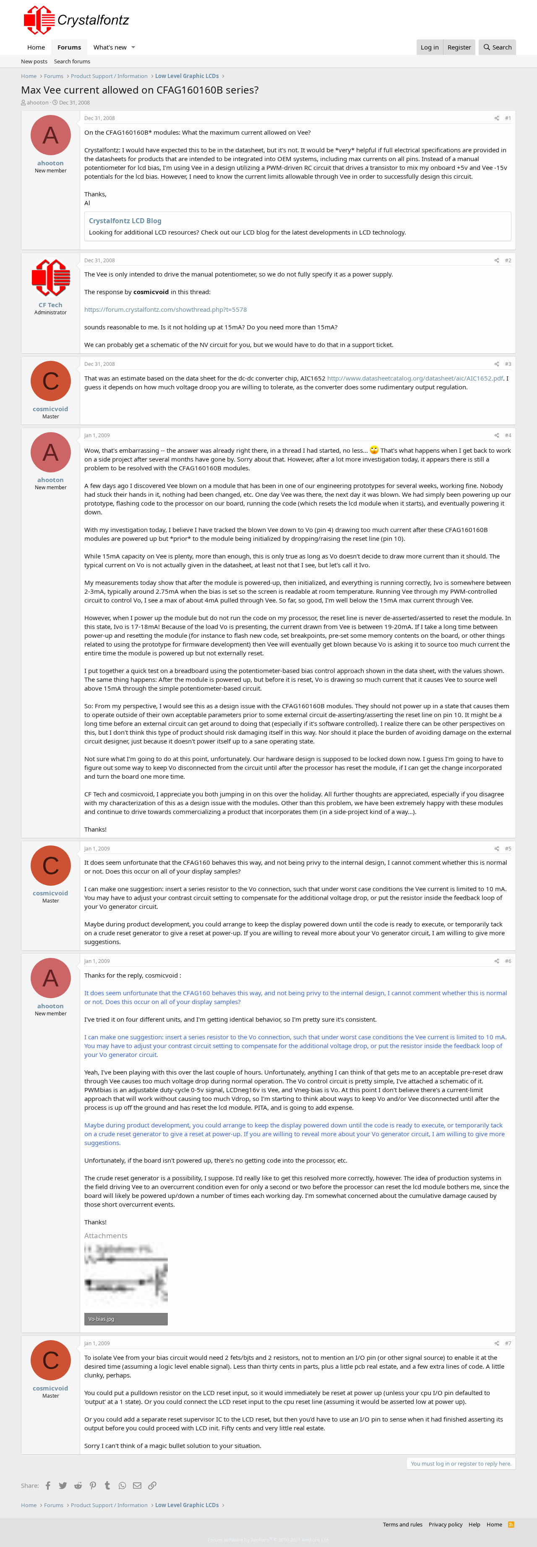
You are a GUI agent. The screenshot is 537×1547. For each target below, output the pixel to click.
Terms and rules (402, 1524)
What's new (110, 47)
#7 (508, 1343)
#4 (508, 435)
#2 (508, 260)
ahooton (38, 102)
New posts (34, 61)
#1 (508, 118)
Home (36, 47)
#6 (508, 961)
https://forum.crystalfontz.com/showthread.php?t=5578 (165, 309)
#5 (508, 848)
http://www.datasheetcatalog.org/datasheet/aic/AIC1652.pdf (415, 378)
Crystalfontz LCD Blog (125, 220)
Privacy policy (446, 1524)
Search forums (72, 61)
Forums (69, 47)
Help (474, 1524)
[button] (133, 47)
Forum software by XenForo (269, 1540)
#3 (508, 364)
